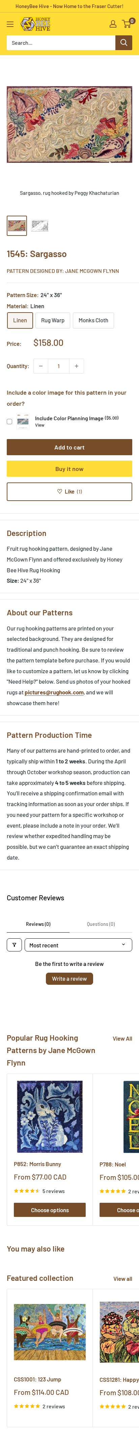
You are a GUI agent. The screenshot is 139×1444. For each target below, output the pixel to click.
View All (122, 1038)
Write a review (69, 978)
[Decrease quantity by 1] (41, 366)
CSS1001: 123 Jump (37, 1379)
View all (122, 1278)
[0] (126, 24)
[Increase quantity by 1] (77, 366)
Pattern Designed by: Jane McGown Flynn (63, 270)
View (40, 425)
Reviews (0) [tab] (38, 924)
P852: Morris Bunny (37, 1163)
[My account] (113, 24)
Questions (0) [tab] (101, 924)
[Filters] (14, 944)
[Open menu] (10, 24)
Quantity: (18, 365)
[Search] (123, 42)
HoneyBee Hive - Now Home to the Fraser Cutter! (69, 6)
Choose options (50, 1209)
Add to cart (69, 447)
